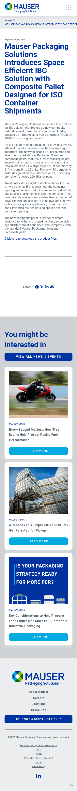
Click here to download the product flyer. (31, 238)
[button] (68, 7)
